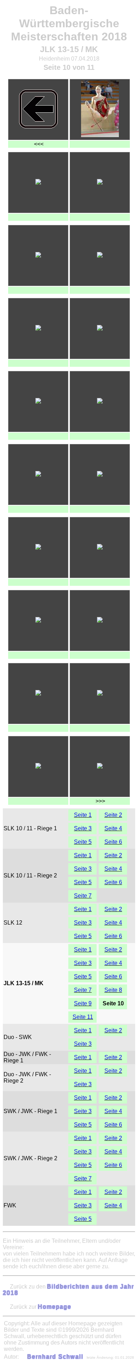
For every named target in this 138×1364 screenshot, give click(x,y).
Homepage (54, 1307)
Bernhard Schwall (55, 1357)
